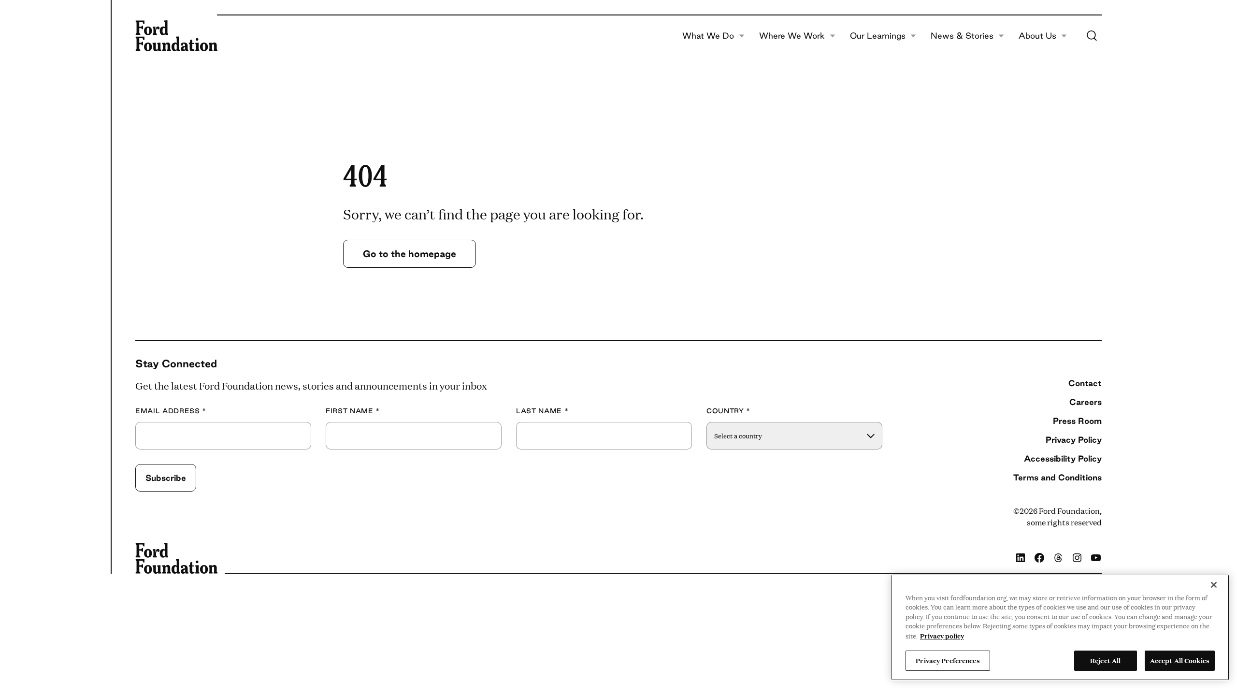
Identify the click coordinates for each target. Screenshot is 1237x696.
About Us (1037, 36)
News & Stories (962, 36)
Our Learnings (878, 36)
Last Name (542, 411)
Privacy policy (942, 635)
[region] (1060, 627)
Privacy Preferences (947, 660)
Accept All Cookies (1179, 660)
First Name (353, 411)
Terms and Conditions (1057, 477)
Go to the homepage (409, 253)
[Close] (1213, 584)
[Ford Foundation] (176, 35)
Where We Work (792, 36)
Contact (1085, 383)
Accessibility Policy (1063, 458)
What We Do (708, 36)
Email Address (170, 411)
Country (728, 411)
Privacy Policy (1074, 439)
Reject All (1105, 660)
